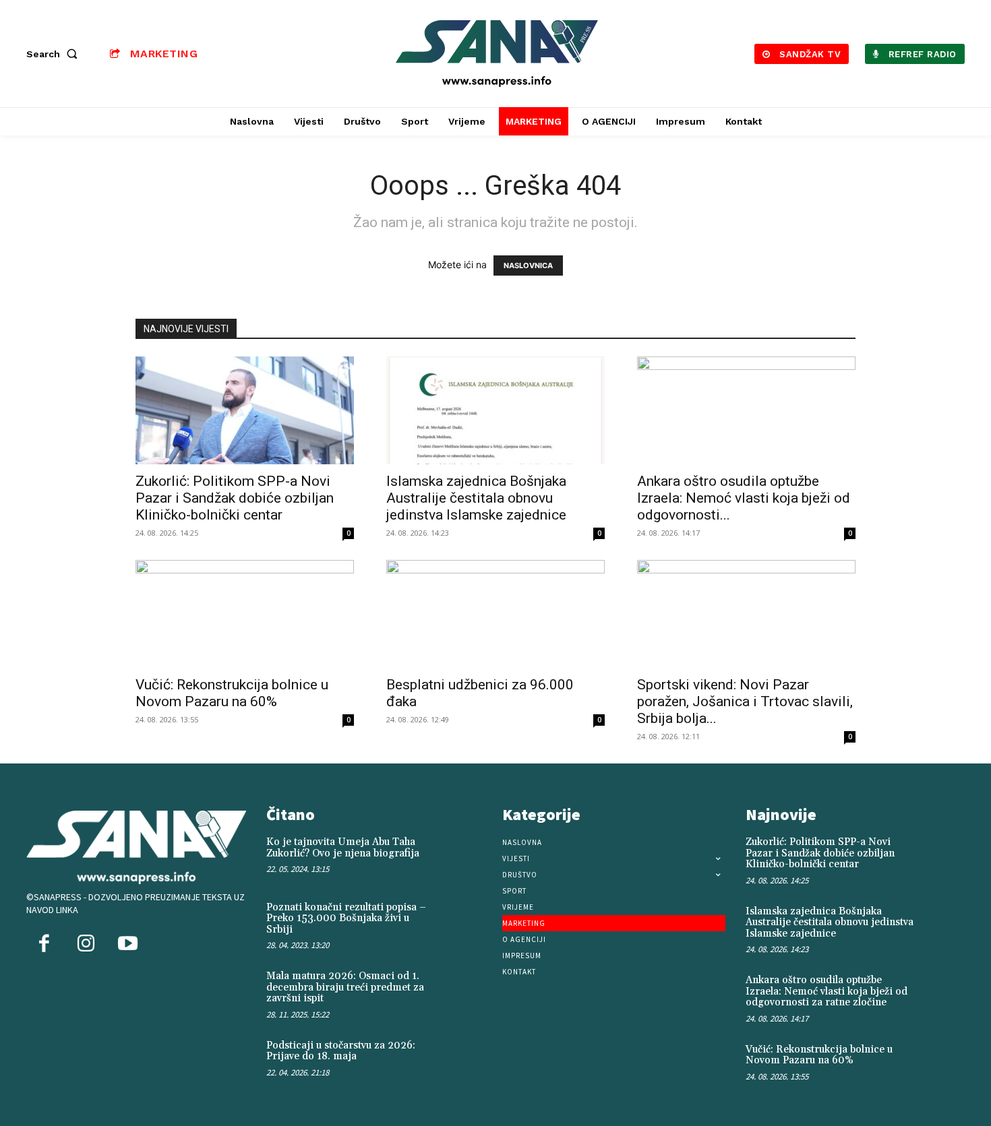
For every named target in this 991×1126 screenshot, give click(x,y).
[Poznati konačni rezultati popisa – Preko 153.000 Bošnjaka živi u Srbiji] (466, 922)
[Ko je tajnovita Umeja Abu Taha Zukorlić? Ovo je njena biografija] (466, 856)
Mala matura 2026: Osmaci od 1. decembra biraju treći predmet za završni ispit (345, 987)
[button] (54, 54)
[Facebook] (43, 944)
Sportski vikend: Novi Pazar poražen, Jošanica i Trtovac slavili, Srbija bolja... (745, 701)
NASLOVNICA (528, 265)
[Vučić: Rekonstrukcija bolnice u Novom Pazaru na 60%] (245, 614)
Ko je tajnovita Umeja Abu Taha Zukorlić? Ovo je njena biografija (342, 848)
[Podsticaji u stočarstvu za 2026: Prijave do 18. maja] (466, 1060)
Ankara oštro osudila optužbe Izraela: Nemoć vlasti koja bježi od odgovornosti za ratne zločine (826, 991)
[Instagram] (85, 944)
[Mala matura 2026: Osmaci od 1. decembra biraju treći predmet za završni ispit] (466, 990)
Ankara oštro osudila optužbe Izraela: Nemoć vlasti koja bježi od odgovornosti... (743, 498)
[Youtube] (127, 944)
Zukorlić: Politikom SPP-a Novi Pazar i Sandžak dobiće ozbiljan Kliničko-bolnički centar (235, 498)
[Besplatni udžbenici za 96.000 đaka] (495, 614)
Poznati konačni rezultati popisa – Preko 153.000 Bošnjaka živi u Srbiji (346, 918)
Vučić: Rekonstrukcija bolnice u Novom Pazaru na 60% (232, 693)
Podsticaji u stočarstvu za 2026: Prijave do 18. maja (340, 1051)
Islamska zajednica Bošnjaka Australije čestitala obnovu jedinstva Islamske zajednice (476, 498)
